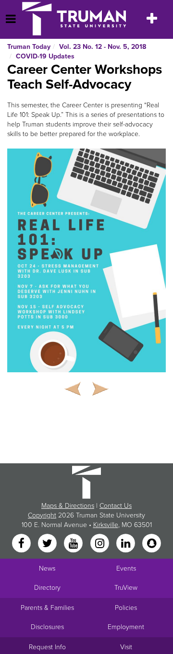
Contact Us (115, 506)
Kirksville (105, 525)
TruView (125, 588)
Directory (47, 588)
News (47, 568)
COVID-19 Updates (45, 56)
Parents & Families (47, 608)
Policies (126, 608)
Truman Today (28, 47)
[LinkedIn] (126, 544)
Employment (126, 627)
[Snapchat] (152, 544)
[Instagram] (100, 544)
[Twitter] (48, 544)
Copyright (42, 515)
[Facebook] (22, 544)
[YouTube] (74, 544)
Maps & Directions (67, 506)
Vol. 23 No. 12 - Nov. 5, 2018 (102, 47)
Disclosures (47, 627)
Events (126, 568)
